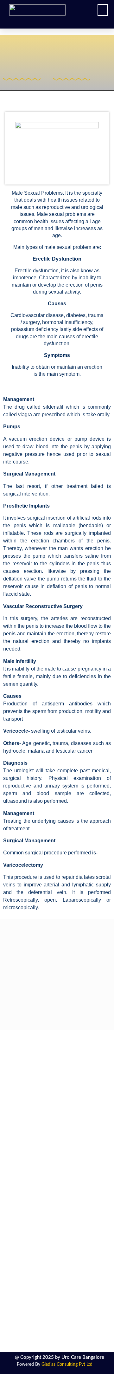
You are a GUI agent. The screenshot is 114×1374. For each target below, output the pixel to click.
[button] (103, 10)
